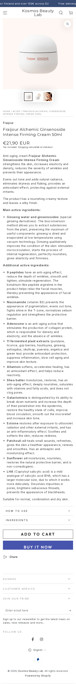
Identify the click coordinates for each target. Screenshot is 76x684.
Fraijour (8, 123)
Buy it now (38, 547)
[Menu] (5, 12)
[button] (61, 12)
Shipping (23, 147)
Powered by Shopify (38, 675)
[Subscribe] (71, 610)
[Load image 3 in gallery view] (47, 96)
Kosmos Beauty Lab (30, 670)
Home (6, 111)
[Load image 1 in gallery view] (28, 96)
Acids (16, 111)
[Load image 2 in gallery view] (38, 96)
